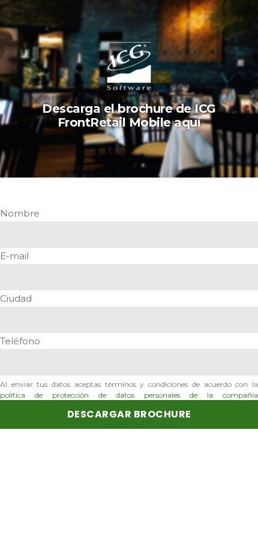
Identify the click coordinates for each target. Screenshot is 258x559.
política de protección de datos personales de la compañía (129, 394)
